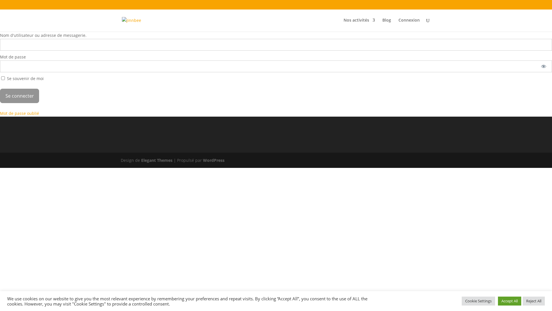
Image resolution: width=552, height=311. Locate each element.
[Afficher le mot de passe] (544, 66)
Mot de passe (13, 57)
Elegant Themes (156, 160)
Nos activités (356, 20)
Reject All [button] (533, 301)
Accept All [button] (509, 301)
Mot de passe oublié (19, 113)
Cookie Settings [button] (478, 301)
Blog (386, 20)
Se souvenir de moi (25, 78)
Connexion (409, 20)
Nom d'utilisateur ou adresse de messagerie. (43, 35)
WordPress (214, 160)
